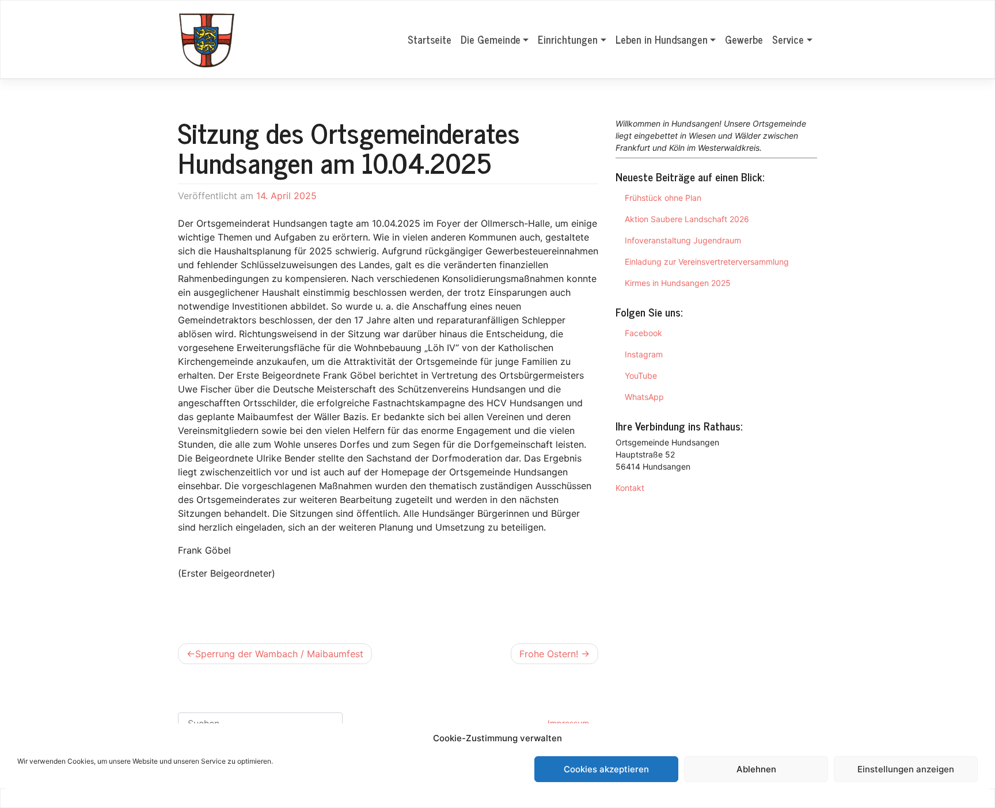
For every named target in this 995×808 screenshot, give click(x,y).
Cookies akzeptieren (606, 769)
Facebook (643, 333)
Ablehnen (756, 769)
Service (788, 39)
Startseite (429, 39)
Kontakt (630, 488)
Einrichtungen (568, 39)
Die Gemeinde (491, 39)
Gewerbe (744, 39)
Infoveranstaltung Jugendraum (683, 240)
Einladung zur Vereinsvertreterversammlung (707, 261)
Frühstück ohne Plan (663, 198)
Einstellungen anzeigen (905, 769)
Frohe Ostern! (548, 654)
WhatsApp (644, 397)
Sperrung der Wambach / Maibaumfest (279, 654)
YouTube (641, 375)
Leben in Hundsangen (662, 39)
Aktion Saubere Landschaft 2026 (687, 219)
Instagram (644, 354)
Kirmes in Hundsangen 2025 (678, 283)
